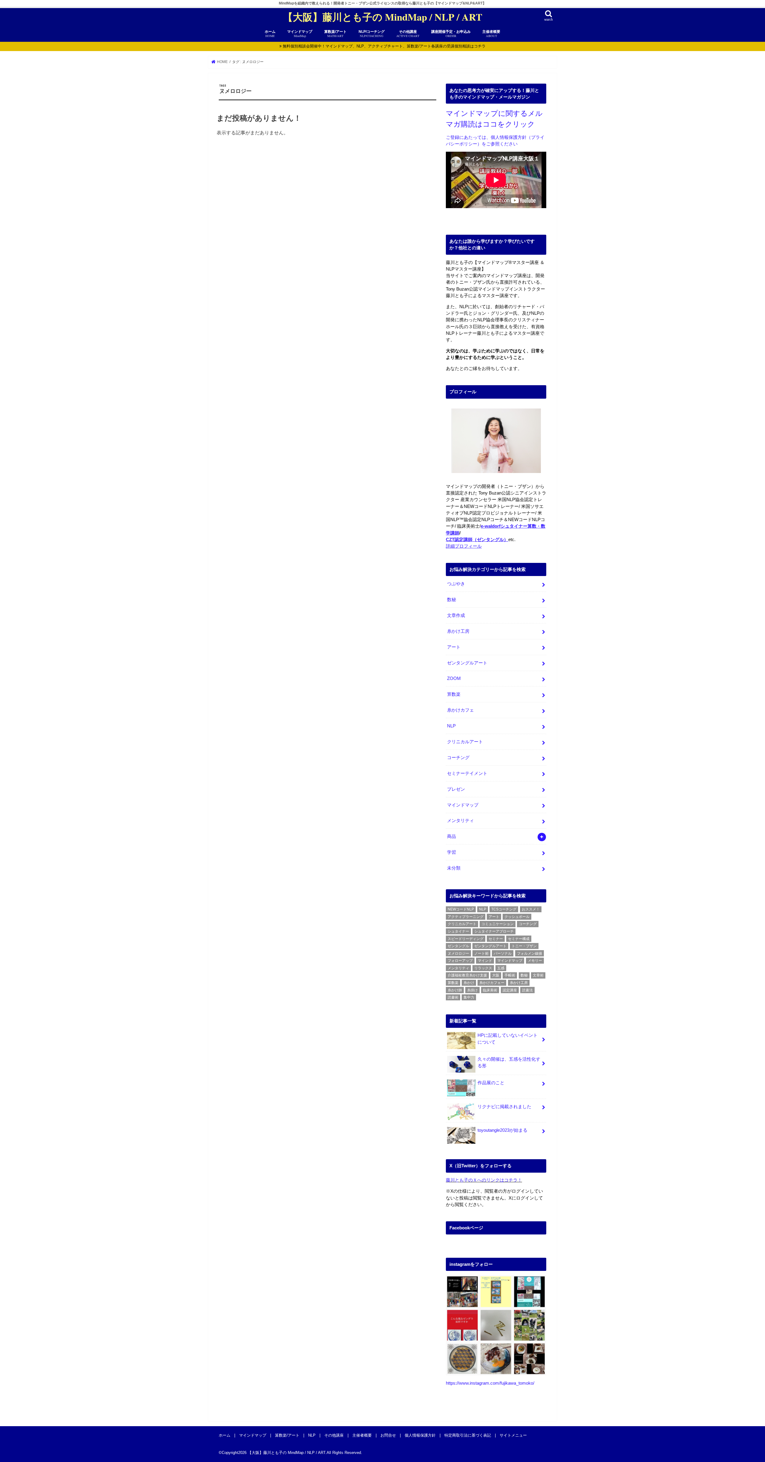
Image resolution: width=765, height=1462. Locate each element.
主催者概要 (491, 34)
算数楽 (453, 694)
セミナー (496, 939)
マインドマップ (462, 805)
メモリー (535, 961)
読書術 (453, 997)
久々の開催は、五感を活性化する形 (509, 1062)
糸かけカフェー (491, 983)
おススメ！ (531, 909)
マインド (485, 961)
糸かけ (468, 983)
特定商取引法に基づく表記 (467, 1435)
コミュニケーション (497, 924)
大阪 (495, 975)
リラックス (483, 968)
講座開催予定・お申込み (451, 34)
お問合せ (388, 1435)
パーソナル (503, 953)
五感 (500, 968)
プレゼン (456, 789)
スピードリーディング (466, 939)
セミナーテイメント (467, 773)
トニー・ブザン (524, 946)
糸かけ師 (455, 990)
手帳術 (509, 975)
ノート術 (481, 953)
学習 (451, 852)
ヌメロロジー (458, 953)
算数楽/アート (287, 1435)
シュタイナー (458, 931)
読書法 (527, 990)
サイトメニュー (513, 1435)
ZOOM (454, 678)
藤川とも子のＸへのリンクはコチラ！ (484, 1180)
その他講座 (407, 34)
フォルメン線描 (529, 953)
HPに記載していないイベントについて (508, 1038)
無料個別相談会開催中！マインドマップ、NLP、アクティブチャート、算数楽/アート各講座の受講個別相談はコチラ (384, 46)
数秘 (451, 599)
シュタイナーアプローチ (494, 931)
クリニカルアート (465, 741)
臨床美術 (490, 990)
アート (453, 647)
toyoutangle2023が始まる (502, 1130)
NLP (451, 726)
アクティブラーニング (466, 917)
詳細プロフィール (464, 546)
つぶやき (456, 583)
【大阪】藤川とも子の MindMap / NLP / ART (382, 17)
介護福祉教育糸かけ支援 (467, 975)
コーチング (458, 757)
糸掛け (472, 990)
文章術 (538, 975)
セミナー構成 (519, 939)
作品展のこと (491, 1082)
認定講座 (510, 990)
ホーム (270, 34)
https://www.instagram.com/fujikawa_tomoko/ (490, 1383)
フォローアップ (460, 961)
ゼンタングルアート (467, 663)
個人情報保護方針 (420, 1435)
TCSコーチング (503, 909)
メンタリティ (460, 820)
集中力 (468, 997)
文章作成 (456, 615)
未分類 (453, 868)
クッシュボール (517, 917)
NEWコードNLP (461, 909)
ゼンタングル (458, 946)
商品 (451, 836)
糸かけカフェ (460, 710)
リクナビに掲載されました (504, 1106)
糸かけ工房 (458, 631)
